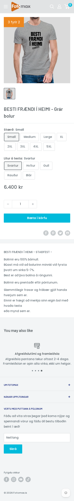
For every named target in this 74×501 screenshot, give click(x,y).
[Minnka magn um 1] (8, 204)
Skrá (13, 449)
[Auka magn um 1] (33, 204)
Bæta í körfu (37, 218)
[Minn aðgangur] (59, 7)
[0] (67, 6)
